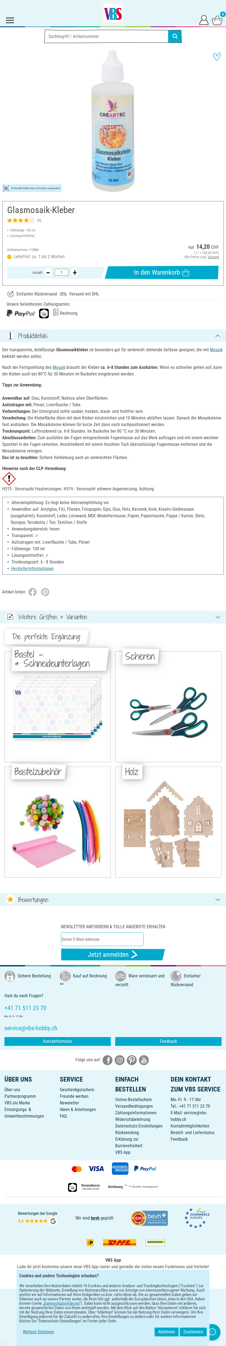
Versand (213, 257)
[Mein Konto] (204, 19)
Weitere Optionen (38, 1331)
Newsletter (69, 1102)
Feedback (168, 1041)
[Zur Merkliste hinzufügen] (217, 56)
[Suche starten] (175, 36)
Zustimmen (193, 1331)
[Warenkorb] (217, 19)
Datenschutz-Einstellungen (139, 1126)
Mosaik (216, 349)
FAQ (63, 1116)
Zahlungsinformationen (136, 1112)
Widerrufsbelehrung (132, 1119)
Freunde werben (74, 1096)
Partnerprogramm (20, 1096)
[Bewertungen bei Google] (38, 1217)
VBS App (122, 1152)
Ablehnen (166, 1331)
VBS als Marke (17, 1102)
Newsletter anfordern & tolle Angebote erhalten (113, 926)
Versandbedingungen (134, 1106)
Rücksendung (127, 1132)
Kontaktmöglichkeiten (190, 1126)
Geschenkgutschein (77, 1089)
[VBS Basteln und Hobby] (113, 13)
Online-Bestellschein (133, 1099)
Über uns (12, 1089)
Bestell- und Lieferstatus (192, 1132)
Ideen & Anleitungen (78, 1109)
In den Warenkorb (157, 272)
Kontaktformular (57, 1041)
